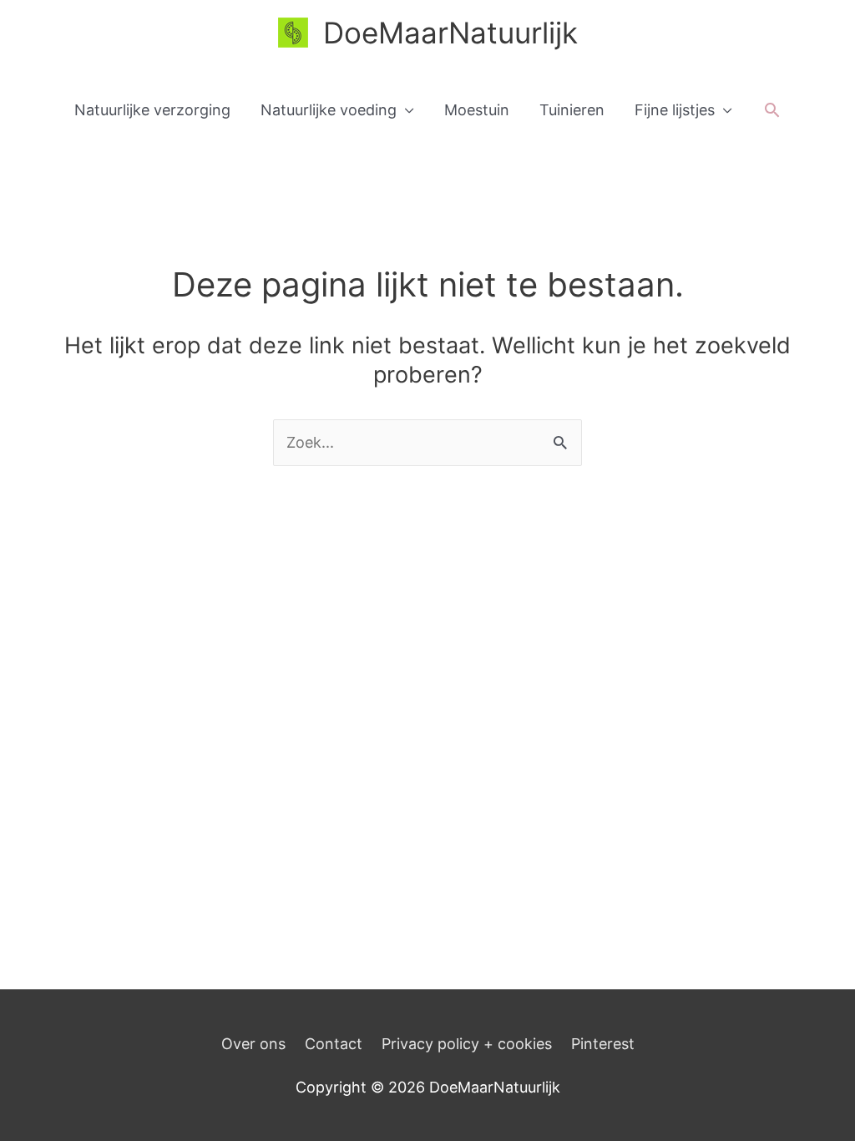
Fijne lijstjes (675, 110)
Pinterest (603, 1043)
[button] (772, 109)
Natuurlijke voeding (329, 110)
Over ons (253, 1043)
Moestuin (476, 110)
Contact (333, 1043)
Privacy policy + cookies (467, 1043)
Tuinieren (572, 110)
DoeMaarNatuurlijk (450, 32)
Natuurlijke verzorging (152, 110)
